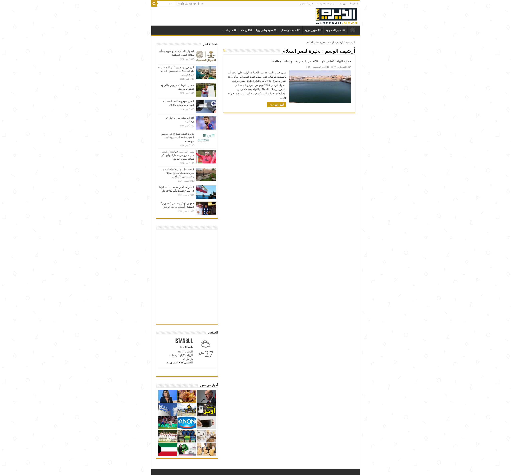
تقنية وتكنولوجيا (264, 30)
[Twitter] (194, 3)
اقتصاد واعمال (288, 30)
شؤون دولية (311, 30)
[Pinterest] (190, 3)
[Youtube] (186, 3)
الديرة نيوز (353, 30)
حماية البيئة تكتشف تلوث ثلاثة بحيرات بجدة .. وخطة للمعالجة (311, 61)
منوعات (229, 30)
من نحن (342, 3)
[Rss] (201, 3)
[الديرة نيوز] (336, 15)
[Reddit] (182, 3)
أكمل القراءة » (276, 104)
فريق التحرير (306, 3)
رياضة (244, 30)
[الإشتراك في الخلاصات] (224, 50)
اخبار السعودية (334, 30)
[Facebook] (198, 3)
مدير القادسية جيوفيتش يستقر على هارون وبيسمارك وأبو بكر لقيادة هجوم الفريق (177, 155)
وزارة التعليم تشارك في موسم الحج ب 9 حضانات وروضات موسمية (177, 137)
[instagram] (178, 3)
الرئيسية (350, 42)
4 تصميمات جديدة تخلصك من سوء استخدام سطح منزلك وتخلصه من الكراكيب (178, 173)
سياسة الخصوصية (326, 3)
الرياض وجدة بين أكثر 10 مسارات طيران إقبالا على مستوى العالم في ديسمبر (176, 71)
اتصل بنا (354, 3)
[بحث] (154, 4)
